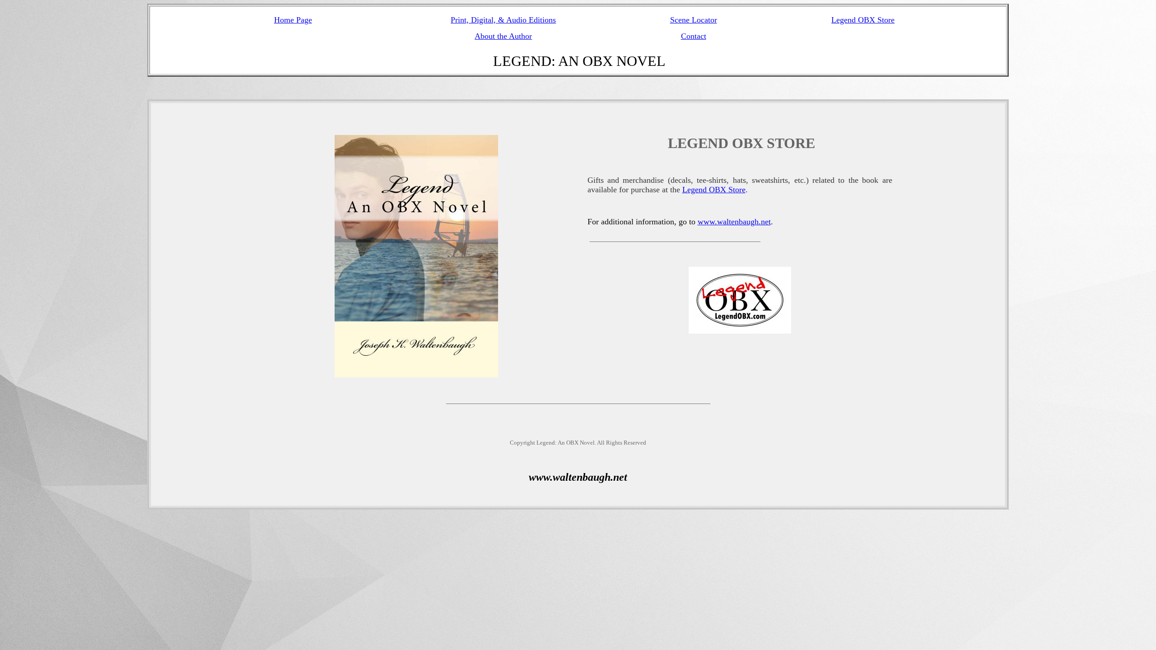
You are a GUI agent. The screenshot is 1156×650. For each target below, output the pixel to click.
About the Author (503, 36)
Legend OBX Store (863, 19)
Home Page (293, 19)
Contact (693, 36)
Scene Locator (693, 19)
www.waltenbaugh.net (734, 221)
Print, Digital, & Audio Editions (503, 19)
